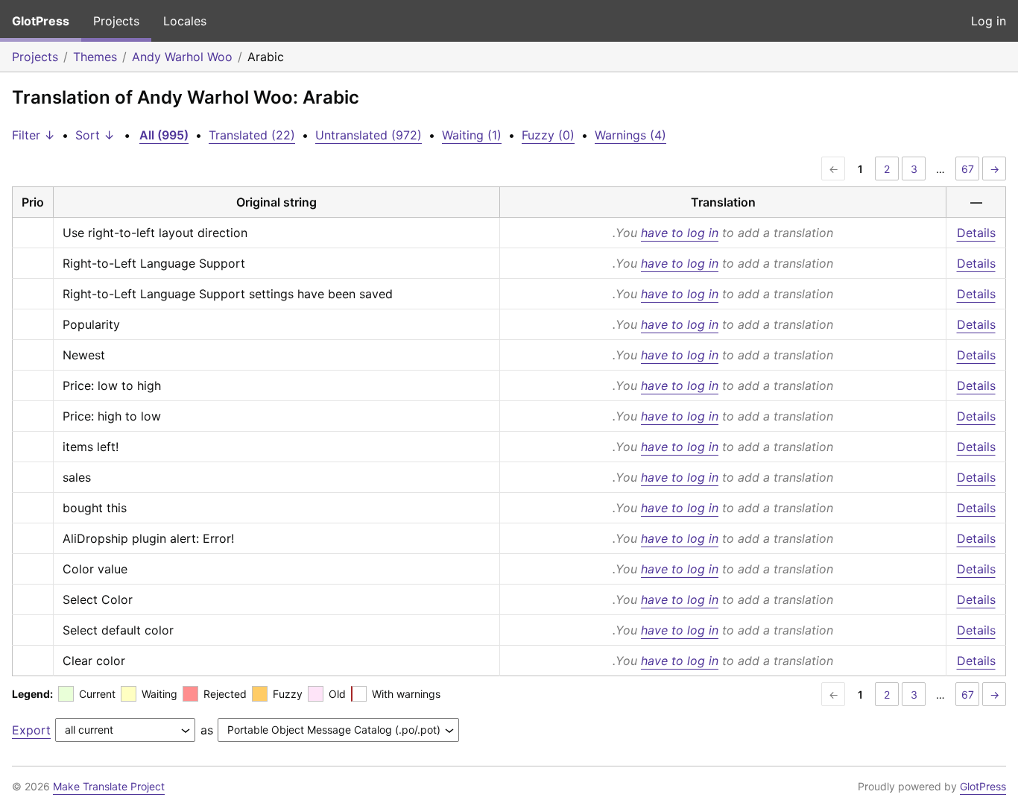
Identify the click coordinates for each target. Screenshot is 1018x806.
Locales (184, 20)
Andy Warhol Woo (182, 56)
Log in (988, 20)
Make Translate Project (109, 786)
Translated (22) (252, 134)
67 (967, 169)
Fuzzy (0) (548, 134)
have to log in (679, 232)
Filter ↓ (33, 134)
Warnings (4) (630, 134)
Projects (116, 20)
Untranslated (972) (368, 134)
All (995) (164, 134)
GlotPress (40, 20)
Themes (95, 56)
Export (31, 729)
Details (976, 232)
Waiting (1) (472, 134)
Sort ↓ (95, 134)
